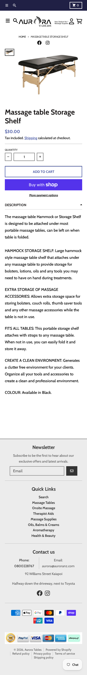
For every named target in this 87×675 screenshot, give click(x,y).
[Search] (15, 21)
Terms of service (65, 653)
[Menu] (8, 21)
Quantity (11, 150)
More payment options (43, 195)
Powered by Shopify (58, 649)
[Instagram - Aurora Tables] (47, 43)
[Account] (71, 21)
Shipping (30, 138)
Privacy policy (42, 653)
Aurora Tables (33, 649)
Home (22, 36)
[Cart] (79, 21)
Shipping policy (43, 657)
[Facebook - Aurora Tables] (39, 43)
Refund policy (20, 653)
